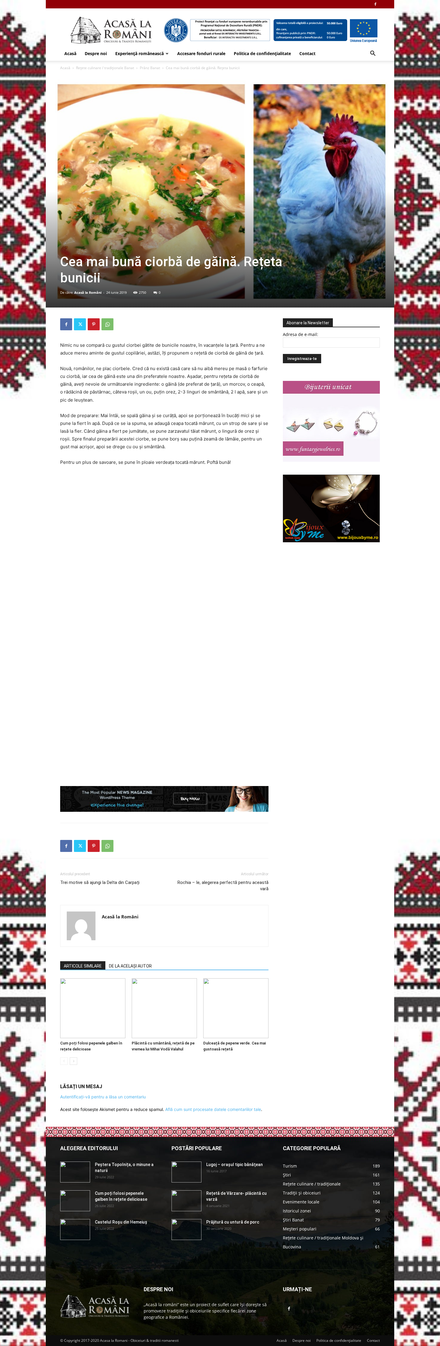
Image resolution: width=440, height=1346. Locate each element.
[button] (372, 54)
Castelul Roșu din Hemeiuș (121, 1222)
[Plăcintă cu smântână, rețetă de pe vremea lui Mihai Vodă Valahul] (164, 1008)
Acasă (70, 53)
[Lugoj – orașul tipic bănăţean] (186, 1172)
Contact (307, 53)
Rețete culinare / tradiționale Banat (105, 67)
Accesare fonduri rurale (201, 53)
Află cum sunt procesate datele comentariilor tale (213, 1109)
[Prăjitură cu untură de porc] (186, 1229)
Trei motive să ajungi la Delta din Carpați (99, 882)
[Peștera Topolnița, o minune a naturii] (75, 1172)
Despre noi (96, 53)
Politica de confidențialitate (262, 53)
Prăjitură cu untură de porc (232, 1222)
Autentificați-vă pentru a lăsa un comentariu (103, 1096)
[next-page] (73, 1061)
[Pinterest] (94, 324)
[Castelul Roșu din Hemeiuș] (75, 1229)
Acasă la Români (87, 292)
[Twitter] (80, 324)
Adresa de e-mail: (300, 334)
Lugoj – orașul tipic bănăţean (234, 1164)
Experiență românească (139, 53)
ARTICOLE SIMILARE (83, 966)
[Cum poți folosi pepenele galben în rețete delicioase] (92, 1008)
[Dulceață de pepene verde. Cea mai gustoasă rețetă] (235, 1008)
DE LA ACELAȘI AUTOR (130, 966)
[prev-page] (64, 1061)
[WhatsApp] (107, 324)
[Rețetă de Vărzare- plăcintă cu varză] (186, 1200)
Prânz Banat (150, 67)
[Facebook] (375, 4)
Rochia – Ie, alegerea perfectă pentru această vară (222, 885)
